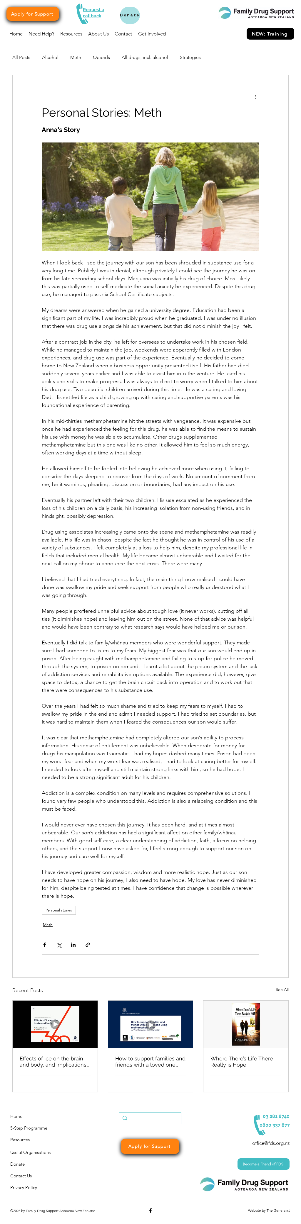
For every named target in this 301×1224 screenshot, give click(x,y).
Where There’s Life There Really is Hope (241, 1061)
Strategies (190, 57)
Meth (75, 57)
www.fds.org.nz (89, 1218)
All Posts (21, 57)
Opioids (101, 57)
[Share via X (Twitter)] (59, 945)
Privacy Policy (23, 1187)
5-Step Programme (28, 1128)
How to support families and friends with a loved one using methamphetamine (150, 1061)
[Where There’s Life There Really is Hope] (245, 1024)
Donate (17, 1164)
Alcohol (50, 57)
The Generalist (278, 1210)
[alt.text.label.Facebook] (150, 1210)
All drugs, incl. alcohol (145, 57)
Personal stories (59, 910)
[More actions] (255, 96)
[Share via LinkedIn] (73, 945)
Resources (20, 1139)
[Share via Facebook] (44, 945)
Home (16, 1116)
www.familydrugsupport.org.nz (33, 1218)
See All (282, 989)
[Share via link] (88, 945)
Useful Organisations (30, 1152)
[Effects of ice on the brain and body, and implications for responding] (55, 1024)
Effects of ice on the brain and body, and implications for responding (53, 1061)
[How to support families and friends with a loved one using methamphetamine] (150, 1024)
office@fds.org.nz (271, 1143)
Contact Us (21, 1176)
